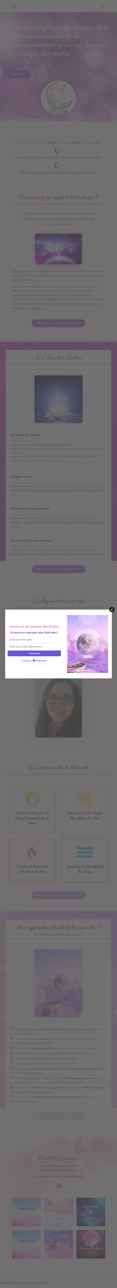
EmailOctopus (40, 661)
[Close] (111, 609)
